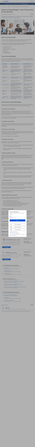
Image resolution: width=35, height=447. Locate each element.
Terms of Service (13, 235)
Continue (17, 220)
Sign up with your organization (13, 231)
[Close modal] (25, 211)
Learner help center (17, 233)
